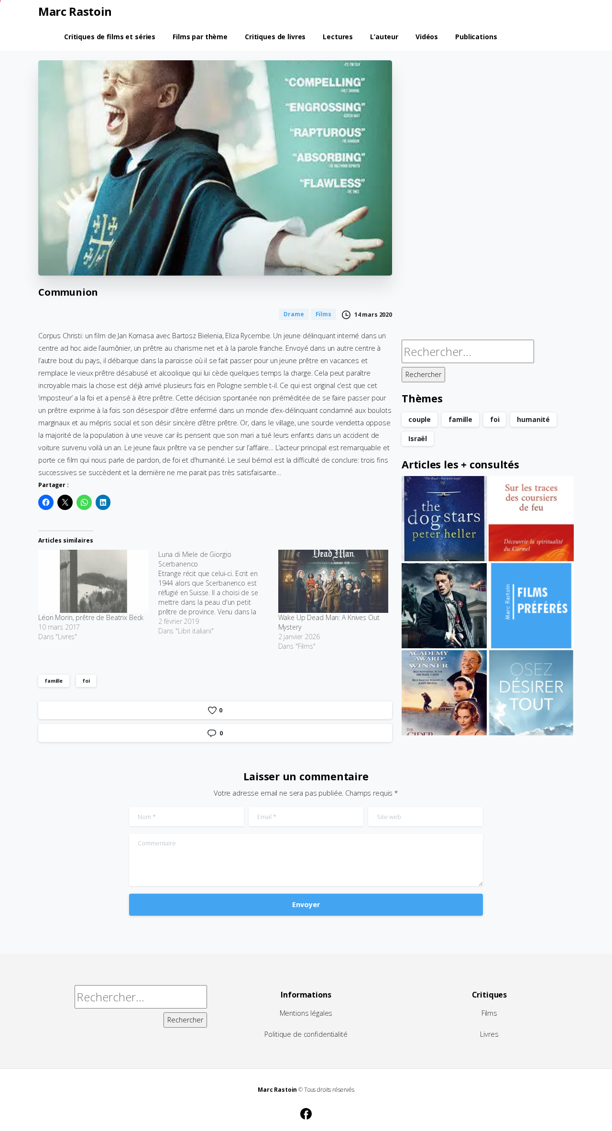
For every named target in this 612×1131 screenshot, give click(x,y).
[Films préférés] (531, 605)
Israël (417, 438)
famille (54, 680)
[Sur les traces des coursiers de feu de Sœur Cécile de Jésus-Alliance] (531, 518)
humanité (533, 419)
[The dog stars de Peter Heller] (444, 518)
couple (419, 419)
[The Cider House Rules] (444, 692)
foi (86, 680)
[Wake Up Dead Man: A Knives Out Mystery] (333, 581)
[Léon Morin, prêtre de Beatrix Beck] (93, 581)
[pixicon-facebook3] (306, 1112)
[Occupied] (444, 605)
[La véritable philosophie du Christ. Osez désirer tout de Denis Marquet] (531, 692)
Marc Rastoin (75, 11)
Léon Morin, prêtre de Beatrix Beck (90, 617)
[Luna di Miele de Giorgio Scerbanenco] (218, 593)
